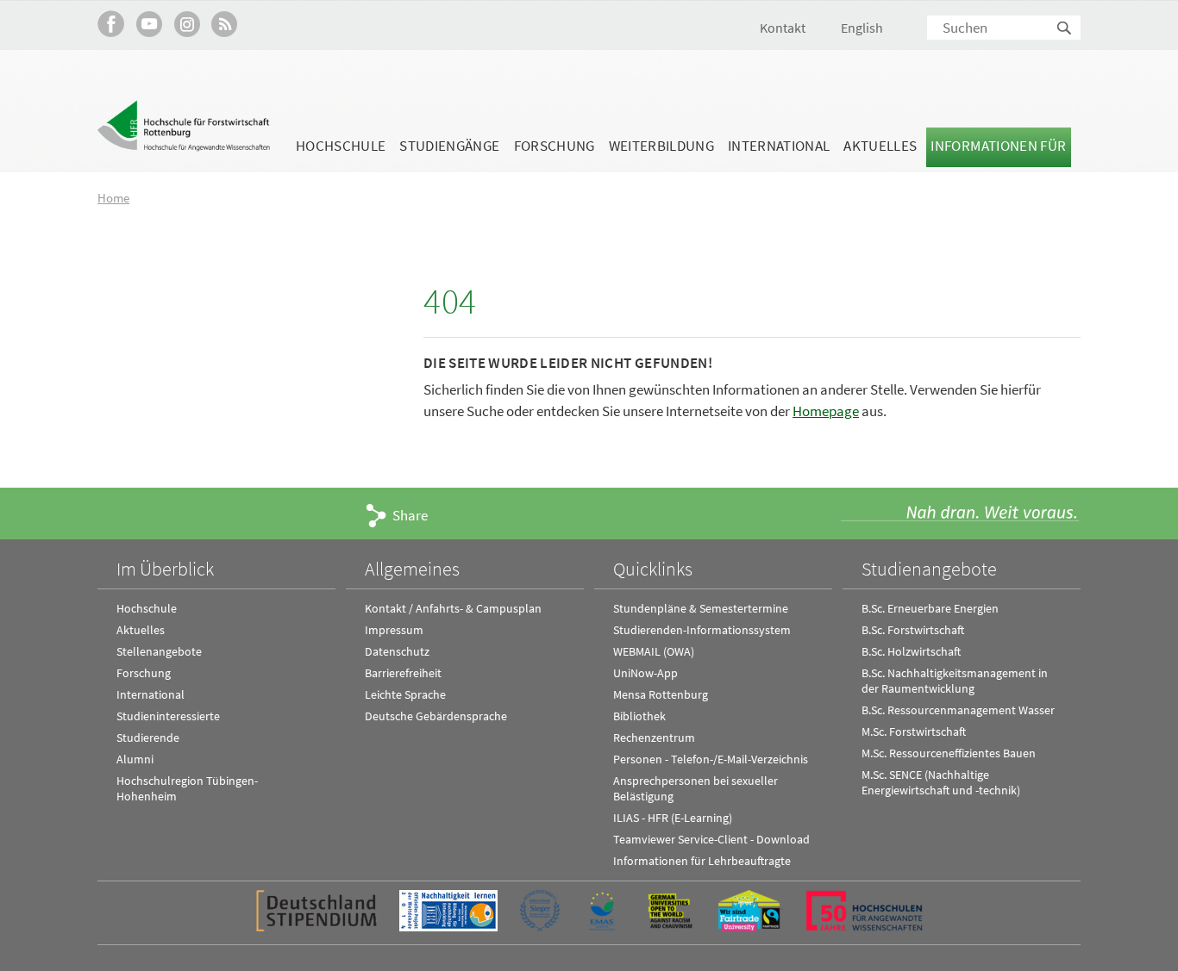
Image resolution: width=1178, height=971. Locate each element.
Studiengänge (449, 145)
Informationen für (998, 145)
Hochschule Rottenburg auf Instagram (186, 23)
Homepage (826, 410)
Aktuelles (880, 145)
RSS (224, 23)
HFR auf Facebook (110, 23)
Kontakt (782, 27)
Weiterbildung (661, 145)
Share (410, 515)
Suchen (1065, 29)
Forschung (554, 145)
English (862, 27)
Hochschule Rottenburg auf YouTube (148, 23)
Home (113, 198)
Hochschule (340, 145)
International (779, 145)
